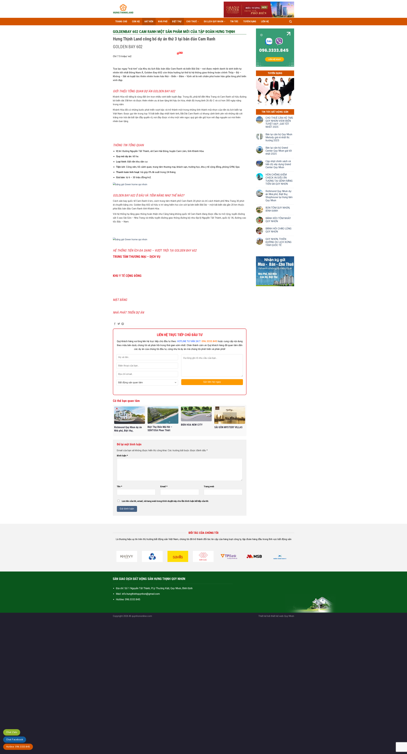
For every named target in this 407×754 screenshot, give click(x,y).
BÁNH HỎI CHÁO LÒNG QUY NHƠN (278, 230)
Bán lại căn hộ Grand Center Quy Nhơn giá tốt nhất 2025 (279, 150)
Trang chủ (121, 21)
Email (163, 486)
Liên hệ (265, 21)
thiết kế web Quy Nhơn (282, 616)
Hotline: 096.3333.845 (18, 746)
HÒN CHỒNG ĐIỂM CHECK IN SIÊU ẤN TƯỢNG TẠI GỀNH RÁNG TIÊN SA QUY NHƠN (279, 179)
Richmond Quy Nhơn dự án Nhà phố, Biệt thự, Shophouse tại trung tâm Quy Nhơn (279, 196)
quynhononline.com (142, 616)
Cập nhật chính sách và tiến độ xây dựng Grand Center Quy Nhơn (278, 164)
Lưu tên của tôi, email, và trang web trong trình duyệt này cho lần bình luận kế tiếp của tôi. (165, 501)
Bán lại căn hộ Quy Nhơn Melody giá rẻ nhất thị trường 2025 (279, 137)
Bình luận (122, 455)
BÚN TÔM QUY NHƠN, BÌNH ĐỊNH (278, 209)
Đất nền (149, 21)
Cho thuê (191, 21)
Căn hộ (136, 21)
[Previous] (117, 557)
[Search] (290, 21)
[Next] (290, 557)
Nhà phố (162, 21)
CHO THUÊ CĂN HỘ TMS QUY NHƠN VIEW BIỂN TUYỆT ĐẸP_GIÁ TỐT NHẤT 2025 (279, 122)
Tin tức (234, 21)
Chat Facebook (14, 739)
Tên (119, 486)
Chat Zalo (11, 732)
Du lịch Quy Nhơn (213, 21)
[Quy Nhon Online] (123, 9)
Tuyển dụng (249, 21)
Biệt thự (176, 21)
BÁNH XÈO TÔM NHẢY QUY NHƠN (278, 220)
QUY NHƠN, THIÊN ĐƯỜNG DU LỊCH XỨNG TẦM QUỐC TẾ (278, 242)
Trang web (209, 486)
